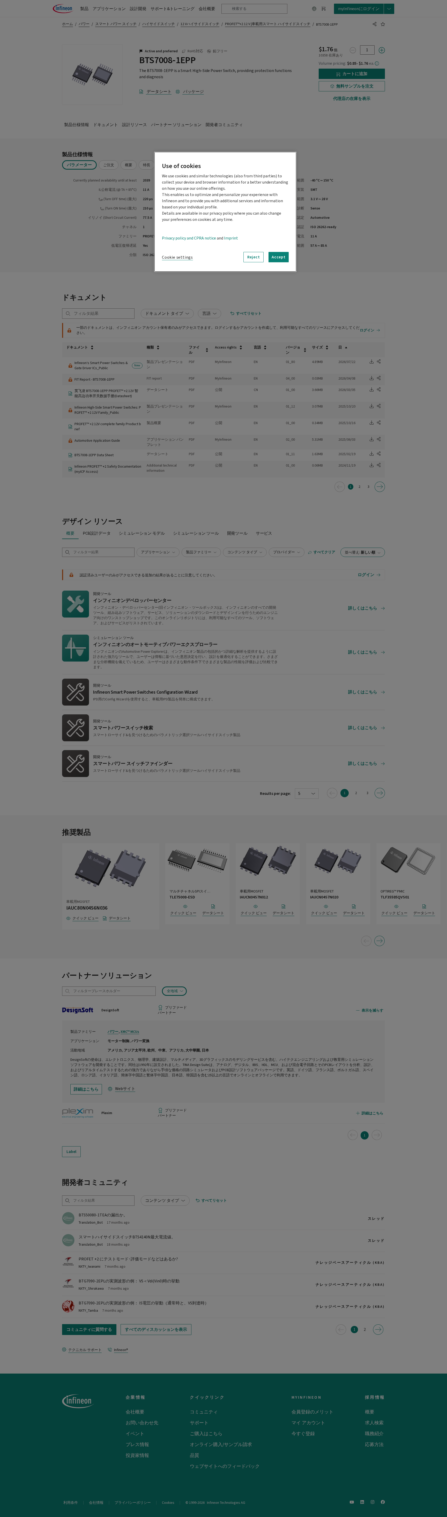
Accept (279, 257)
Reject (253, 257)
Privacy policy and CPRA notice (189, 238)
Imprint (231, 238)
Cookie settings (177, 257)
